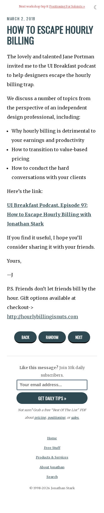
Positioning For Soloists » (67, 6)
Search (52, 477)
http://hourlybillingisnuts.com (42, 316)
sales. (75, 418)
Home (52, 438)
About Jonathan (52, 467)
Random (52, 337)
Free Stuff (52, 448)
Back (25, 337)
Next (79, 337)
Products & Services (52, 457)
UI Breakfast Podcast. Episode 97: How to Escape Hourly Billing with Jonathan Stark (49, 214)
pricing (40, 418)
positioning (56, 418)
